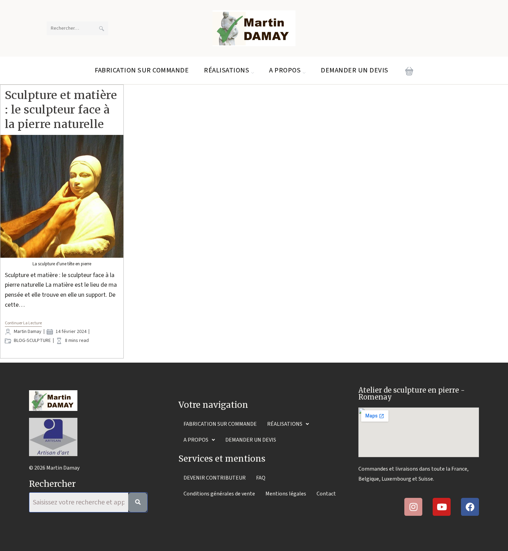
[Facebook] (470, 507)
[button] (288, 424)
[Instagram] (413, 507)
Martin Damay (27, 331)
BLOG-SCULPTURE (32, 340)
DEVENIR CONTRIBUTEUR (215, 478)
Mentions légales (285, 494)
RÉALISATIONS (284, 424)
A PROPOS (196, 440)
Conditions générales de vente (219, 494)
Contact (326, 494)
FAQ (260, 478)
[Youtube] (442, 507)
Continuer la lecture (23, 323)
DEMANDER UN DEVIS (250, 440)
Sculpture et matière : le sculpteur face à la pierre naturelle (61, 109)
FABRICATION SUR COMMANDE (220, 424)
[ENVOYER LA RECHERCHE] (101, 28)
